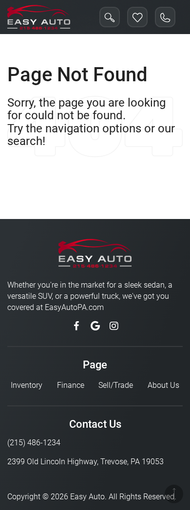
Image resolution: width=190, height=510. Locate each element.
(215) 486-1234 (33, 442)
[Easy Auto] (38, 17)
